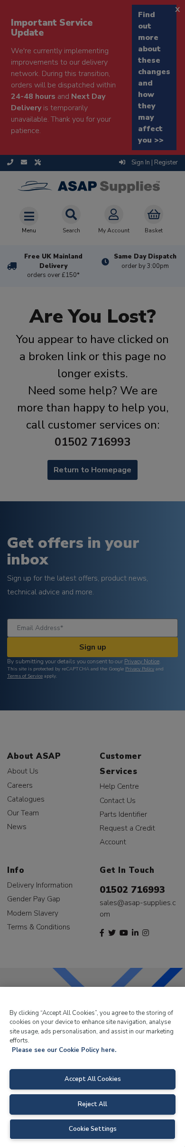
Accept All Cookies (93, 1079)
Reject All (92, 1104)
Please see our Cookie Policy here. (64, 1050)
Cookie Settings (93, 1129)
